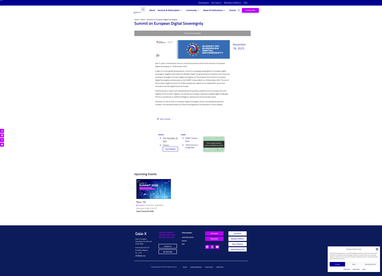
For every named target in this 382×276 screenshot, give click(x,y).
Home (136, 19)
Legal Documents (187, 237)
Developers (203, 2)
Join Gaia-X (216, 2)
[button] (377, 249)
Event (143, 19)
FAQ (245, 2)
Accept (337, 264)
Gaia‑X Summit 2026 (145, 211)
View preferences (370, 264)
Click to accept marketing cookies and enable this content (214, 144)
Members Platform (232, 2)
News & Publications (213, 10)
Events (232, 10)
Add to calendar (165, 119)
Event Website (170, 149)
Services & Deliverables (168, 10)
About (152, 10)
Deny (354, 264)
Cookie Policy (347, 269)
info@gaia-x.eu (140, 255)
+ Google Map (192, 146)
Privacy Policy (356, 269)
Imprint (364, 269)
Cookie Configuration (196, 267)
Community (191, 10)
